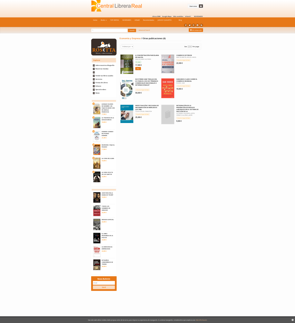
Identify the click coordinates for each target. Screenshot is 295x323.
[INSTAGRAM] (197, 25)
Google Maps (167, 16)
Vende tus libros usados (104, 76)
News (98, 93)
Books (103, 20)
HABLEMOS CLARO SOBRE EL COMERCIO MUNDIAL (186, 80)
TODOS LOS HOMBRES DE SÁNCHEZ (106, 208)
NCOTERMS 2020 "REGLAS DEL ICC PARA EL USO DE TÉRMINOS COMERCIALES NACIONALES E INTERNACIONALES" (146, 82)
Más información (201, 320)
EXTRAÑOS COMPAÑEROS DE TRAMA (107, 262)
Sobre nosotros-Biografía (105, 65)
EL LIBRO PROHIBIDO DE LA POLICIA (107, 235)
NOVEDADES (198, 16)
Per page (196, 46)
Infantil (188, 16)
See (185, 46)
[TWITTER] (189, 25)
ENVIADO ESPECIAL (108, 219)
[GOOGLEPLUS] (193, 25)
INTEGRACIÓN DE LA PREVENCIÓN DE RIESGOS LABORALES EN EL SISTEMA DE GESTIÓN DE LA (187, 108)
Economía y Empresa (130, 38)
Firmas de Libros (102, 83)
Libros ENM (156, 16)
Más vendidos (178, 16)
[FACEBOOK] (185, 25)
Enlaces (98, 86)
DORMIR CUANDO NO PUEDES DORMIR (107, 133)
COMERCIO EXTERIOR (184, 55)
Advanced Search (144, 30)
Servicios (99, 79)
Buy (138, 68)
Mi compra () (196, 30)
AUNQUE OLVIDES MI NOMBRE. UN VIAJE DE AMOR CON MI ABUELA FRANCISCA (108, 108)
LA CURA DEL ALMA (108, 158)
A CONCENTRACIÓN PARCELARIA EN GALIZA (147, 56)
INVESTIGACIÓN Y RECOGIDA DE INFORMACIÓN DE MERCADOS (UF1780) (147, 107)
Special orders (101, 90)
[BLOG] (201, 25)
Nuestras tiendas (102, 69)
